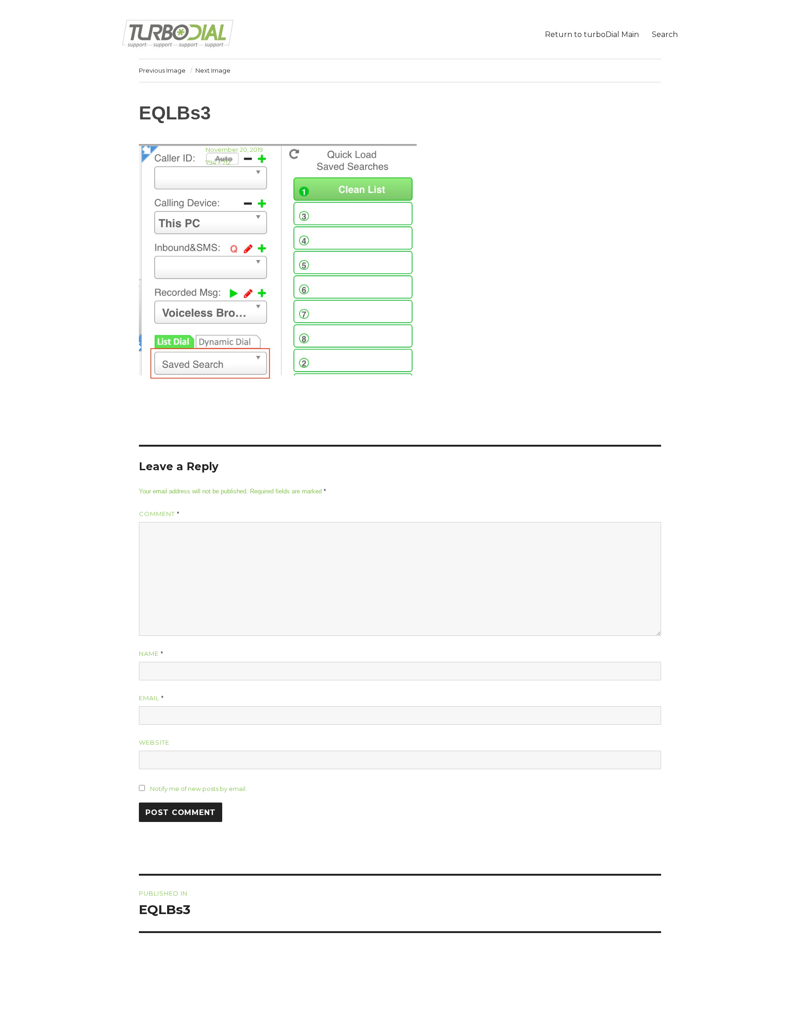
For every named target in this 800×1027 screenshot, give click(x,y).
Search (665, 34)
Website (154, 742)
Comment (159, 513)
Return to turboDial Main (592, 34)
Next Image (213, 70)
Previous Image (162, 70)
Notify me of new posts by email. (198, 788)
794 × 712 (218, 162)
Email (151, 698)
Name (151, 653)
